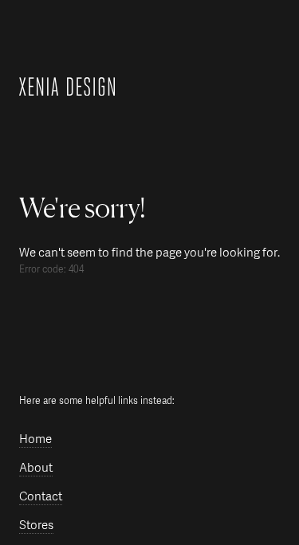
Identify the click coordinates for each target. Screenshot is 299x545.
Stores (36, 525)
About (36, 468)
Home (35, 439)
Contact (40, 497)
